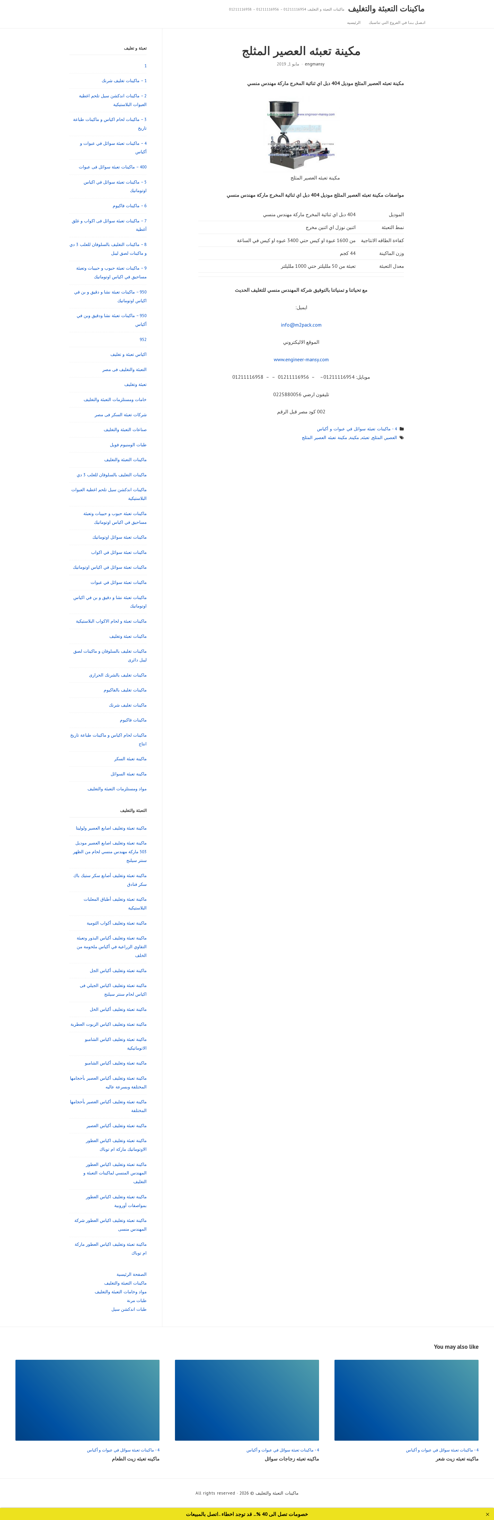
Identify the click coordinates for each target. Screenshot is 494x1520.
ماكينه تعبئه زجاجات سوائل (292, 1458)
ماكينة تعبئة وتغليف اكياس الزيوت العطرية (108, 1024)
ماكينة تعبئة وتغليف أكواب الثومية (117, 923)
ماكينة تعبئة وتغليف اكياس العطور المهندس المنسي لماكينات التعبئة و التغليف (115, 1173)
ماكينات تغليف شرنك (128, 705)
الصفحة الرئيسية (132, 1274)
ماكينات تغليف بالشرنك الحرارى (118, 675)
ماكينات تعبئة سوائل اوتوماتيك (119, 537)
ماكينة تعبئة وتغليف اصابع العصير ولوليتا (111, 828)
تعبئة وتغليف (135, 384)
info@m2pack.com (301, 324)
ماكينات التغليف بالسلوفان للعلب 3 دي (112, 475)
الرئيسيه (353, 22)
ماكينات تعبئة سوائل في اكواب (119, 552)
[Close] (487, 1514)
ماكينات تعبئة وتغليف (128, 636)
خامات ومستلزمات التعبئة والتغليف (115, 399)
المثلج (377, 437)
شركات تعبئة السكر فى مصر (121, 414)
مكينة (354, 437)
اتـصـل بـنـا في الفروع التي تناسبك (397, 22)
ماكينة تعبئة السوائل (129, 774)
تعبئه (365, 437)
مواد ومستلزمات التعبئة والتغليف (117, 789)
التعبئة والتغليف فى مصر (124, 369)
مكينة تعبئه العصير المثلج (324, 437)
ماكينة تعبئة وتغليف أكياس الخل (118, 1009)
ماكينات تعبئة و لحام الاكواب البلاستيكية (111, 621)
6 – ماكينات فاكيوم (130, 205)
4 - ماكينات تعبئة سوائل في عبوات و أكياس (357, 429)
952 (143, 339)
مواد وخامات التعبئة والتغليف (121, 1292)
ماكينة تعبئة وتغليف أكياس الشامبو (116, 1063)
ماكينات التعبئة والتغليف (386, 8)
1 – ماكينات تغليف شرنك (124, 80)
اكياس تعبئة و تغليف (128, 354)
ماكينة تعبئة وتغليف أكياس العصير (116, 1125)
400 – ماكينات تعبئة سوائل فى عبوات (113, 167)
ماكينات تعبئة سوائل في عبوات (119, 582)
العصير (391, 437)
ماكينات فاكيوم (133, 720)
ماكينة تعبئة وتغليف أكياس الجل (118, 970)
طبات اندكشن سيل (129, 1309)
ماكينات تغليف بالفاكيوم (125, 690)
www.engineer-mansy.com (301, 359)
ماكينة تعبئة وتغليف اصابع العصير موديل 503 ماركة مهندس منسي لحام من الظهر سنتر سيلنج (110, 851)
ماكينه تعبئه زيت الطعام (136, 1458)
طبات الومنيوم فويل (128, 445)
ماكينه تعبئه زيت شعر (457, 1458)
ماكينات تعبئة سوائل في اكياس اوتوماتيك (110, 567)
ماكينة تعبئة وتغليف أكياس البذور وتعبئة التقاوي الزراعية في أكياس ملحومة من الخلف (112, 946)
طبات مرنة (137, 1300)
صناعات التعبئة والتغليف (125, 429)
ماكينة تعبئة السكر (130, 759)
